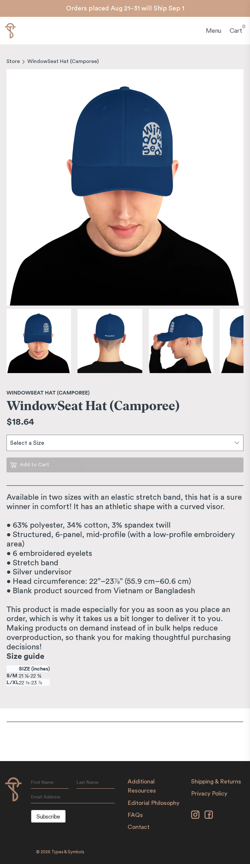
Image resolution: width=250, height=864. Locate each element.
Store (13, 61)
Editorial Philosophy (153, 803)
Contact (138, 827)
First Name (42, 782)
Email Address (45, 797)
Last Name (87, 782)
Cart (235, 30)
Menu (213, 31)
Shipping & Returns (216, 781)
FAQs (135, 815)
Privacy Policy (209, 793)
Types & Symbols (67, 852)
